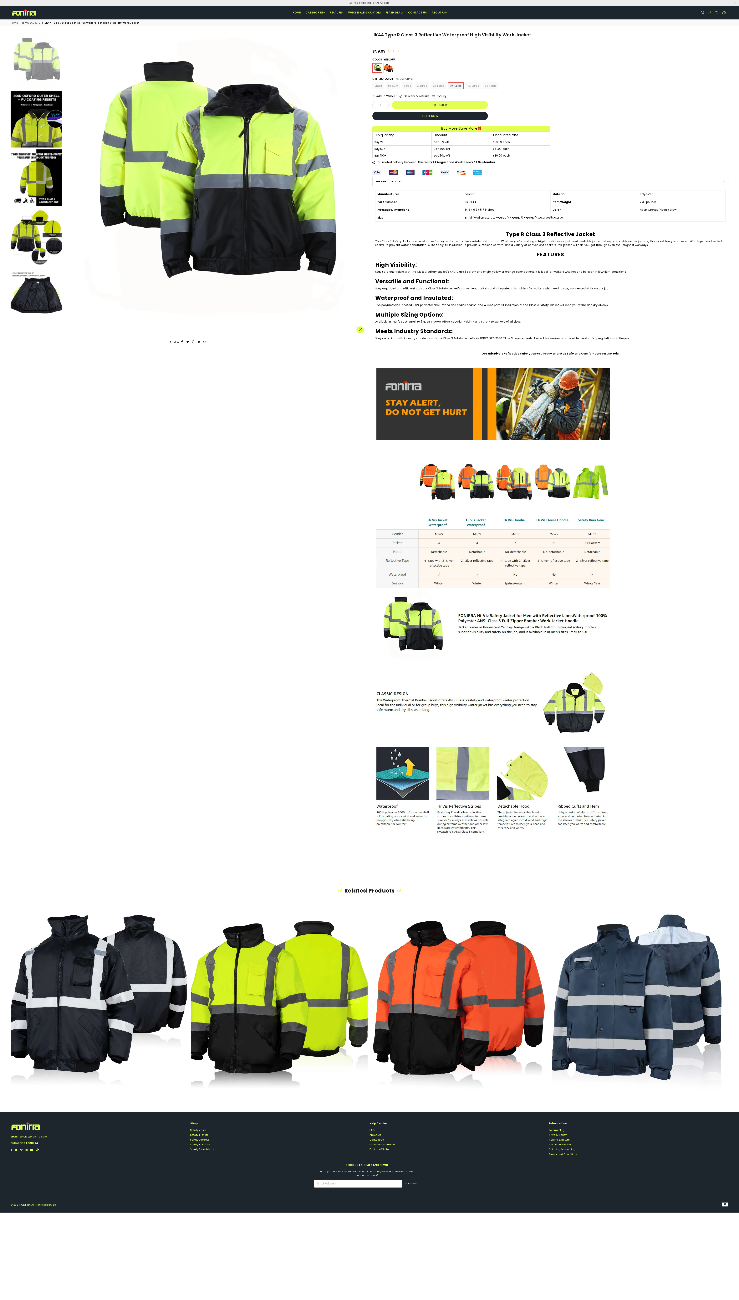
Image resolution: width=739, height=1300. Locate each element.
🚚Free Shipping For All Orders (369, 3)
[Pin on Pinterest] (193, 342)
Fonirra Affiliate (379, 1149)
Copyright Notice (560, 1144)
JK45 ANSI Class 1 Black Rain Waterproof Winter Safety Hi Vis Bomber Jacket (99, 990)
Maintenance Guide (382, 1144)
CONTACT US (417, 12)
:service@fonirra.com (32, 1136)
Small (378, 85)
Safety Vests (198, 1130)
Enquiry (441, 96)
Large (407, 85)
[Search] (702, 12)
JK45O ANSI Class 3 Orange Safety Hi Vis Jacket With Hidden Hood (460, 990)
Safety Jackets (199, 1140)
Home (297, 12)
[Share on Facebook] (182, 342)
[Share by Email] (204, 342)
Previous (67, 183)
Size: (392, 79)
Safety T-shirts (199, 1135)
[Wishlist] (716, 12)
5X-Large (490, 85)
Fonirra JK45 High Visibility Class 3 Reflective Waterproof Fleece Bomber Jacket (279, 990)
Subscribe (411, 1183)
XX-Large (438, 85)
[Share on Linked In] (198, 342)
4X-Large (473, 85)
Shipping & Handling (562, 1149)
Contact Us (377, 1140)
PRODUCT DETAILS (388, 181)
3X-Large (455, 85)
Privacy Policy (558, 1135)
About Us (439, 12)
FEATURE (336, 12)
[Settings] (709, 12)
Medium (393, 85)
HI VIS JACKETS (31, 22)
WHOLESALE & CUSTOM (364, 12)
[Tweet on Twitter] (187, 342)
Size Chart (406, 78)
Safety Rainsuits (200, 1144)
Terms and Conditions (563, 1154)
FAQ (372, 1130)
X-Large (422, 85)
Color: (383, 59)
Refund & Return (559, 1140)
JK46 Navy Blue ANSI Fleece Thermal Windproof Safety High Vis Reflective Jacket (640, 993)
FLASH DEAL (393, 12)
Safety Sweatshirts (202, 1149)
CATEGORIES (315, 12)
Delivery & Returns (416, 96)
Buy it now (430, 116)
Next (363, 183)
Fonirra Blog (556, 1130)
